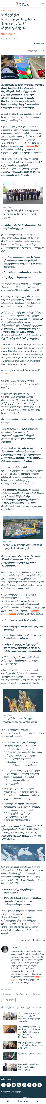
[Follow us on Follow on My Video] (19, 1085)
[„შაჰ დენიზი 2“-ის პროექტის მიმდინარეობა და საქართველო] (23, 700)
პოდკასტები (23, 1101)
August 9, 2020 (8, 373)
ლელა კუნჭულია (8, 33)
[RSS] (34, 1085)
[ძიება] (37, 1101)
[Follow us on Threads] (29, 1085)
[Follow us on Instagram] (24, 1085)
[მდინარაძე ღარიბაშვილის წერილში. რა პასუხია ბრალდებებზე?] (10, 1067)
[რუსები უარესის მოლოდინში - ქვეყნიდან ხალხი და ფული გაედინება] (10, 1045)
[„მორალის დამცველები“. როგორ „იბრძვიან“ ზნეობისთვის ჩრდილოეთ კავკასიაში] (10, 1016)
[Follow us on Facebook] (3, 1085)
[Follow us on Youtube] (14, 1085)
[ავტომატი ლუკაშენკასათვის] (10, 1056)
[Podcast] (40, 1085)
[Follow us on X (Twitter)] (8, 1085)
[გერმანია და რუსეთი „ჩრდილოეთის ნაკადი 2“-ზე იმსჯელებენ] (23, 527)
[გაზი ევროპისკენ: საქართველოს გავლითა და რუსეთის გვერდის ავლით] (23, 193)
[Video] (8, 1101)
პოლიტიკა (6, 10)
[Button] (39, 43)
